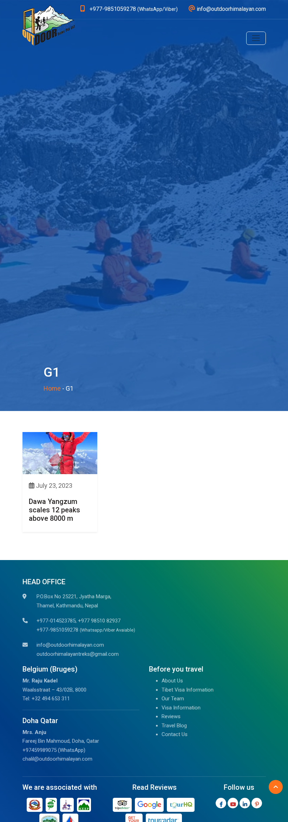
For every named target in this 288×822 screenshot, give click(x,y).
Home (52, 388)
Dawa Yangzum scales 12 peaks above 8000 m (54, 510)
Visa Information (181, 708)
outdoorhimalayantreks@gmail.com (78, 654)
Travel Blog (174, 725)
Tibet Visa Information (188, 690)
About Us (172, 681)
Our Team (173, 698)
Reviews (171, 716)
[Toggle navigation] (256, 38)
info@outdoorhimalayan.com (70, 645)
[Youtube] (233, 803)
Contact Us (175, 734)
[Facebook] (221, 803)
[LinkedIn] (245, 803)
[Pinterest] (256, 803)
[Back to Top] (276, 787)
